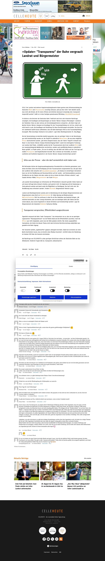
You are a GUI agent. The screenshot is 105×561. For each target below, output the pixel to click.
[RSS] (61, 539)
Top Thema (31, 249)
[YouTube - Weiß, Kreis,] (48, 539)
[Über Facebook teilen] (23, 255)
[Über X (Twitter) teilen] (27, 255)
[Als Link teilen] (31, 255)
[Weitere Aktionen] (82, 47)
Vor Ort (36, 249)
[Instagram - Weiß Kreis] (56, 539)
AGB (60, 552)
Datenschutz (54, 552)
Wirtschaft (24, 249)
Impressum (47, 552)
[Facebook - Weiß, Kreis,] (44, 539)
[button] (50, 21)
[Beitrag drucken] (35, 255)
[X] (52, 539)
